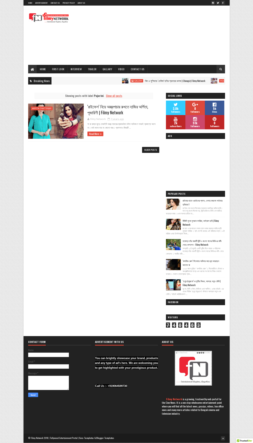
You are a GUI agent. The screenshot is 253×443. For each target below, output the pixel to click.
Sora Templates (86, 437)
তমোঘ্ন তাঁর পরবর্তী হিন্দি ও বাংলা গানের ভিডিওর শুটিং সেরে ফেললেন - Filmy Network (202, 243)
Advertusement (41, 2)
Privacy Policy (69, 2)
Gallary (107, 69)
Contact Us (55, 2)
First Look (58, 69)
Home (30, 2)
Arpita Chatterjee (41, 108)
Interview (76, 69)
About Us (81, 2)
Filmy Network (174, 399)
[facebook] (223, 3)
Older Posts (150, 149)
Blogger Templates (105, 437)
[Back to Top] (223, 438)
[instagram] (213, 3)
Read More (94, 134)
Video (121, 69)
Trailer (92, 69)
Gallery (130, 80)
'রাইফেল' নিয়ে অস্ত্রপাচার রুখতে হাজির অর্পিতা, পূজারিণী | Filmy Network (117, 109)
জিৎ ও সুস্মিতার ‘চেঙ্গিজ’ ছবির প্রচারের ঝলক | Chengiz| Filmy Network (167, 81)
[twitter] (218, 3)
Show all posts (114, 96)
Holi (214, 80)
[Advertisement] (157, 35)
